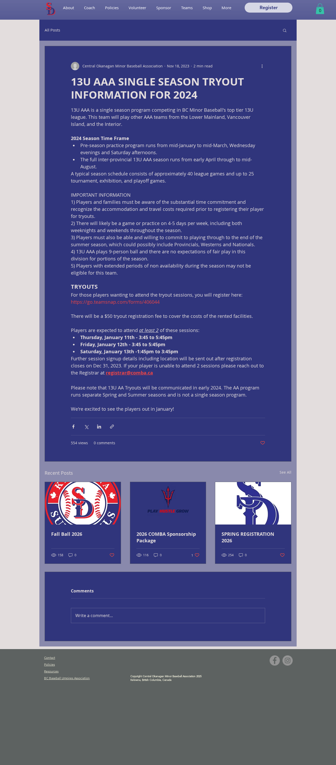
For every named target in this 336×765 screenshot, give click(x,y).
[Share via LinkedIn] (99, 426)
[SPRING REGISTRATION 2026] (253, 503)
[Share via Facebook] (73, 426)
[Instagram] (287, 660)
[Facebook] (275, 660)
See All (285, 472)
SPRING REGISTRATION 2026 (248, 537)
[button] (187, 8)
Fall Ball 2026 (66, 534)
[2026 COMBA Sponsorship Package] (168, 503)
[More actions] (262, 66)
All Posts (52, 30)
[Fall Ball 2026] (83, 503)
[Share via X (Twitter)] (86, 426)
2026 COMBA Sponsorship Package (166, 537)
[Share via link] (111, 426)
